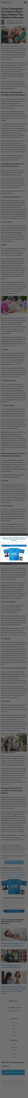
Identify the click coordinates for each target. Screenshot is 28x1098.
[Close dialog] (27, 536)
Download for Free (14, 545)
